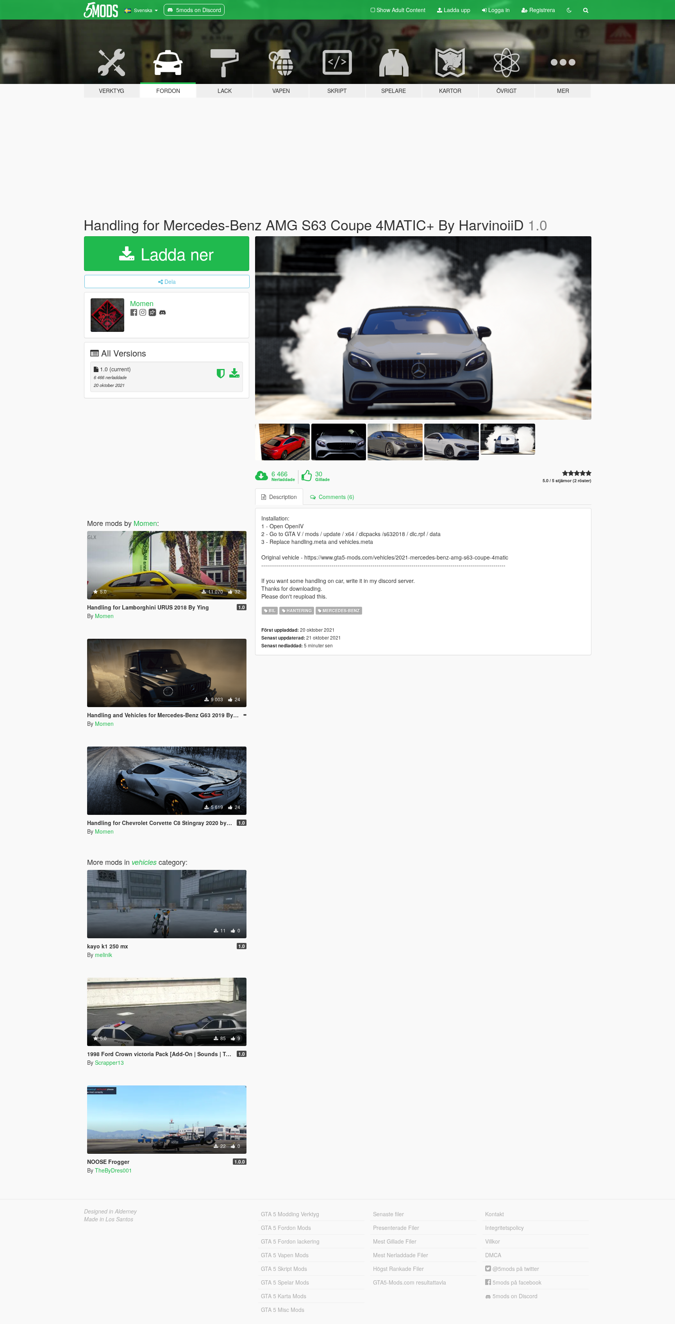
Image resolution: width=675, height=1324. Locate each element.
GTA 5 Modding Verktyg (290, 1214)
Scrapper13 (109, 1062)
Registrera (541, 10)
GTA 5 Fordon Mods (286, 1227)
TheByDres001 (113, 1170)
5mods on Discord (514, 1296)
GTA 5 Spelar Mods (285, 1282)
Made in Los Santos (108, 1219)
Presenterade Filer (396, 1227)
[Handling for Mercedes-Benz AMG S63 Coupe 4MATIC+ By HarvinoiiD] (423, 328)
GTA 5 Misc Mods (282, 1309)
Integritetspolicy (504, 1227)
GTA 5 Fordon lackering (290, 1241)
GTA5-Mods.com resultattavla (409, 1282)
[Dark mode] (569, 10)
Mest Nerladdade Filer (400, 1255)
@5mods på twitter (515, 1268)
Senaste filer (388, 1214)
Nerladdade (283, 479)
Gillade (322, 479)
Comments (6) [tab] (335, 497)
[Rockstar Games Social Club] (152, 311)
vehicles (144, 862)
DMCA (493, 1255)
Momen (142, 303)
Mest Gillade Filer (394, 1241)
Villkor (492, 1241)
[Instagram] (142, 311)
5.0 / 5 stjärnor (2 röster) (567, 480)
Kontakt (494, 1214)
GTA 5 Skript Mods (284, 1268)
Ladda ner (175, 253)
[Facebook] (134, 311)
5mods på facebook (516, 1282)
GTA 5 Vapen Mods (285, 1255)
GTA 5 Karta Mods (283, 1296)
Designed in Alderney (110, 1211)
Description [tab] (281, 497)
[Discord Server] (162, 311)
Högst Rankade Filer (398, 1268)
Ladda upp (456, 10)
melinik (103, 955)
